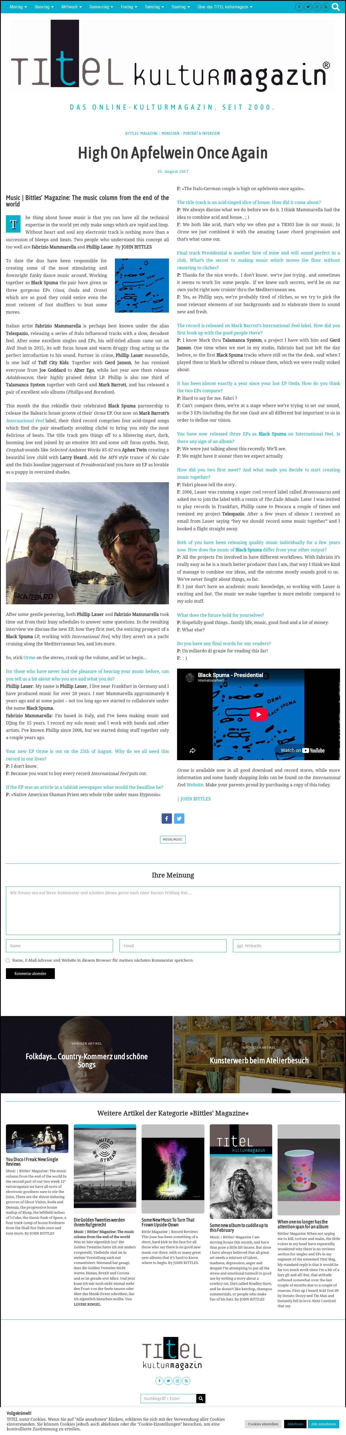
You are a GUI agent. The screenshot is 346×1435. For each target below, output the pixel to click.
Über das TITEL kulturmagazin (223, 6)
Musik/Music (173, 839)
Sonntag (179, 6)
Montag (16, 6)
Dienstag (42, 6)
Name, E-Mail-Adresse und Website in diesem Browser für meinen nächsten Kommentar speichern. (103, 960)
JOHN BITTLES (196, 799)
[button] (200, 1398)
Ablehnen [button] (295, 1423)
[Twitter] (308, 7)
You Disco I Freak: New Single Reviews (32, 1162)
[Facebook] (299, 7)
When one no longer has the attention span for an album (303, 1224)
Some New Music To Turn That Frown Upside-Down (168, 1222)
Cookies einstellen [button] (263, 1423)
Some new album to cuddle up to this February (239, 1228)
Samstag (152, 6)
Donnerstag (99, 6)
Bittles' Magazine (141, 133)
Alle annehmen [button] (323, 1423)
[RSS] (326, 7)
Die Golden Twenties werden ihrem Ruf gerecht (99, 1222)
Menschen (170, 133)
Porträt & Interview (201, 133)
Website (195, 785)
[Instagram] (317, 7)
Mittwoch (69, 6)
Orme (29, 657)
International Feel (25, 421)
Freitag (127, 6)
